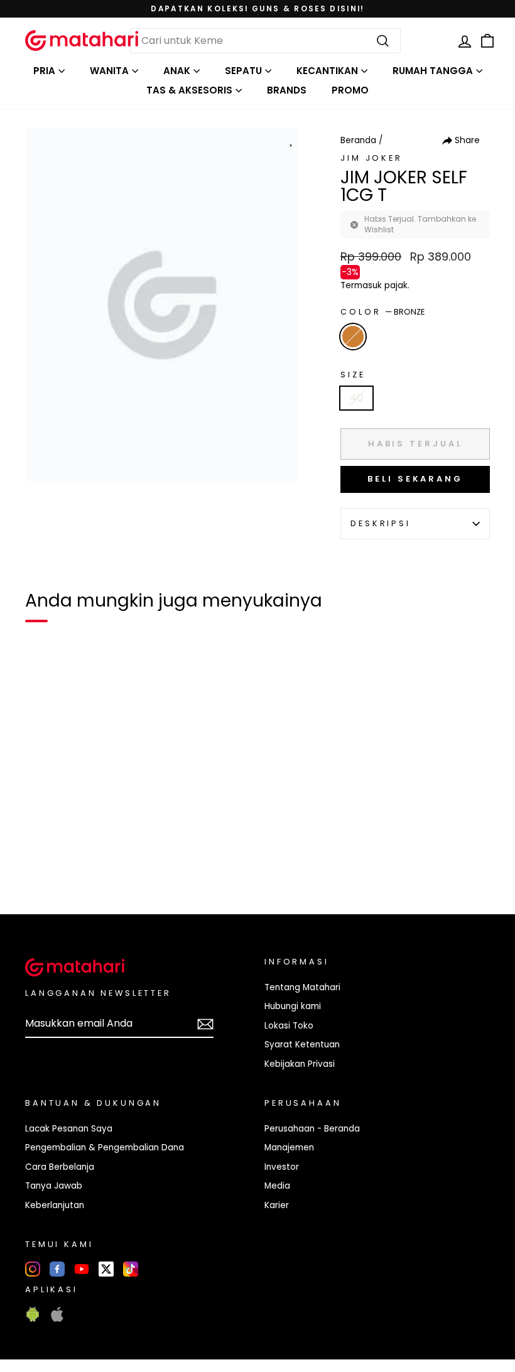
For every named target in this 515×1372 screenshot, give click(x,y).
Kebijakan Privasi (299, 1064)
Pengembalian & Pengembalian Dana (104, 1147)
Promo (350, 90)
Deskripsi (380, 523)
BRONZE (353, 336)
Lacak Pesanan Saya (68, 1129)
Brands (286, 90)
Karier (276, 1205)
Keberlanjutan (54, 1205)
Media (277, 1186)
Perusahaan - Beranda (312, 1129)
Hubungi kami (292, 1006)
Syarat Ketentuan (302, 1045)
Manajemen (289, 1147)
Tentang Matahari (302, 987)
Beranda (358, 140)
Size (352, 374)
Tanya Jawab (53, 1186)
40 (356, 398)
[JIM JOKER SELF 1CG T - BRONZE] (43, 861)
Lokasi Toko (288, 1026)
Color (382, 311)
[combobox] (266, 40)
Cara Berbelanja (59, 1167)
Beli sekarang (415, 479)
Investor (281, 1167)
